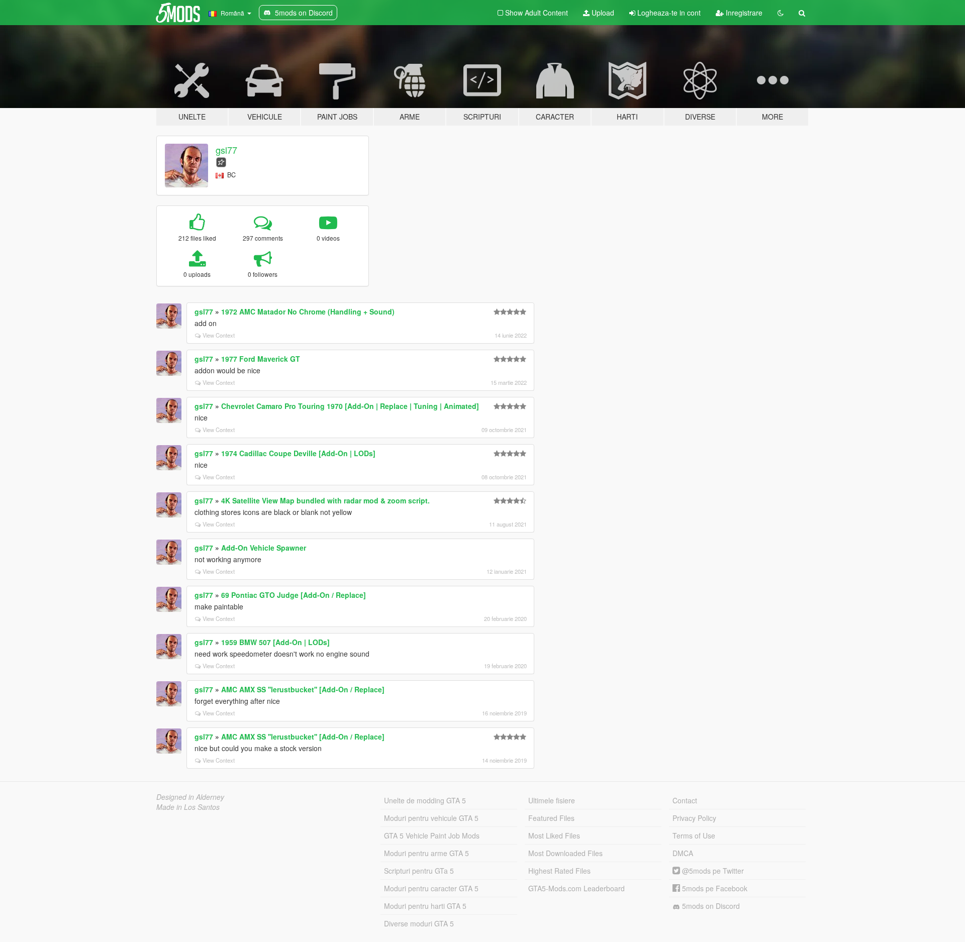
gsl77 (226, 149)
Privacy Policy (694, 818)
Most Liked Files (554, 835)
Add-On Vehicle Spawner (263, 548)
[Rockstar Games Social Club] (221, 161)
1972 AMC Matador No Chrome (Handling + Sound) (308, 311)
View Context (219, 335)
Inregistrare (743, 13)
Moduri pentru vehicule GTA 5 (431, 818)
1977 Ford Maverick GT (260, 359)
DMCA (682, 853)
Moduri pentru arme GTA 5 (426, 853)
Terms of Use (693, 835)
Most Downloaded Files (565, 853)
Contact (684, 800)
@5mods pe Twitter (712, 871)
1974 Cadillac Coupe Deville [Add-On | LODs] (298, 453)
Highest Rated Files (559, 871)
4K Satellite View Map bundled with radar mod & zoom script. (325, 500)
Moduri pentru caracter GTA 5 (431, 888)
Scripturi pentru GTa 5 (419, 871)
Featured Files (551, 818)
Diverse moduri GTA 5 (419, 923)
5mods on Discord (710, 906)
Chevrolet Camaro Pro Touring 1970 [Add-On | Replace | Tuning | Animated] (350, 406)
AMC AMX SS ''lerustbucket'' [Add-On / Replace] (302, 689)
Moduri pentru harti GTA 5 (425, 906)
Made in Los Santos (188, 807)
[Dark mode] (780, 12)
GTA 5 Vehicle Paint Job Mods (431, 835)
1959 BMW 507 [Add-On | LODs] (275, 642)
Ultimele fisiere (551, 800)
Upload (602, 13)
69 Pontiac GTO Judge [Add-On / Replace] (293, 595)
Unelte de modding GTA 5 (425, 800)
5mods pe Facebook (713, 888)
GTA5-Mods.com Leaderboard (576, 888)
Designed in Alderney (190, 797)
